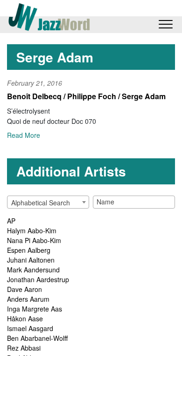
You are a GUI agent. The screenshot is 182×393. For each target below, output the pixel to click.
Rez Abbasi (24, 347)
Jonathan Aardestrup (38, 279)
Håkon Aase (25, 318)
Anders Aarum (28, 299)
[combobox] (48, 202)
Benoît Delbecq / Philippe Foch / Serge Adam (86, 96)
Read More (23, 135)
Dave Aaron (24, 289)
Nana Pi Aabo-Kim (34, 240)
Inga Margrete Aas (34, 308)
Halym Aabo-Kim (31, 230)
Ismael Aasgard (30, 328)
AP (11, 220)
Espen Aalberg (28, 250)
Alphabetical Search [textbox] (40, 202)
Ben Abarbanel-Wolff (37, 338)
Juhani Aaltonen (31, 259)
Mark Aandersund (33, 269)
